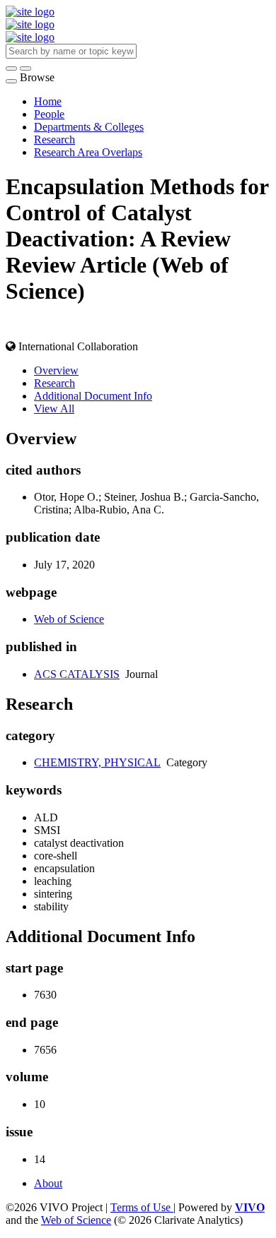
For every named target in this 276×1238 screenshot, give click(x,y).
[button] (11, 68)
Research (54, 139)
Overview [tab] (56, 370)
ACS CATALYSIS (77, 674)
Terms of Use (141, 1207)
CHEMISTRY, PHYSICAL (97, 762)
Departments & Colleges (89, 127)
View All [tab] (54, 409)
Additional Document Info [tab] (93, 396)
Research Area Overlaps (88, 152)
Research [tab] (54, 383)
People (49, 114)
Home (48, 101)
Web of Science (69, 619)
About (48, 1183)
